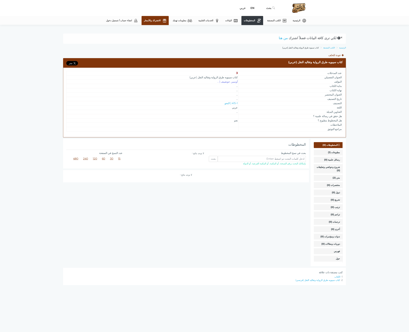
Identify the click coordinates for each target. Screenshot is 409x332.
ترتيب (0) (335, 207)
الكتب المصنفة (329, 47)
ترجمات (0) (334, 221)
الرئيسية (342, 47)
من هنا (283, 38)
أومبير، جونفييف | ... (227, 81)
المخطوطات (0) (330, 145)
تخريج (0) (335, 199)
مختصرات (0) (333, 185)
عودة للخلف (335, 55)
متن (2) (336, 177)
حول (338, 258)
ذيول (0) (336, 192)
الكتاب (337, 276)
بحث (269, 8)
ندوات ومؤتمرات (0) (330, 236)
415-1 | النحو (231, 103)
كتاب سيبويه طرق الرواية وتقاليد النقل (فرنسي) (317, 280)
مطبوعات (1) (334, 152)
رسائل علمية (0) (332, 159)
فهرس (337, 251)
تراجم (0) (335, 214)
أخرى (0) (335, 229)
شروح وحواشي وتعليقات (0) (328, 169)
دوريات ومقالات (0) (330, 243)
